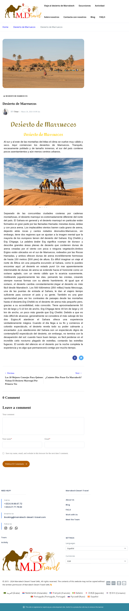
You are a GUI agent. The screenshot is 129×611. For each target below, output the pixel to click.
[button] (81, 160)
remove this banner (96, 607)
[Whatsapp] (11, 528)
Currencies (70, 556)
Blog (93, 17)
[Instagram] (5, 528)
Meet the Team (73, 519)
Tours (4, 537)
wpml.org (46, 607)
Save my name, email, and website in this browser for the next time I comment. (37, 453)
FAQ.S (102, 17)
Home (5, 27)
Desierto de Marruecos (24, 27)
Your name (7, 439)
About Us (70, 500)
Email (47, 439)
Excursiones (85, 5)
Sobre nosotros (51, 17)
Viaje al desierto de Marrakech (59, 5)
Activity (4, 542)
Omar (15, 111)
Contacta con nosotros (74, 17)
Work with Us (72, 514)
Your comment (8, 414)
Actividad (99, 5)
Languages (70, 543)
